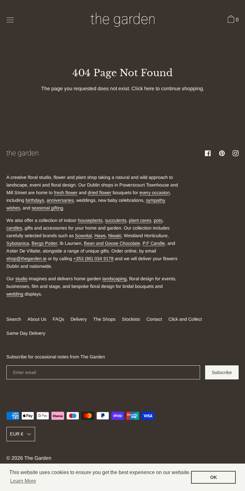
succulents (115, 220)
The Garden (37, 458)
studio (21, 278)
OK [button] (213, 477)
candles (14, 228)
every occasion (154, 192)
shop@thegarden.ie (26, 258)
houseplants (90, 220)
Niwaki (114, 235)
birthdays (35, 200)
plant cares (140, 220)
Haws (100, 235)
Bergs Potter (44, 243)
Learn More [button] (23, 481)
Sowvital (83, 235)
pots (158, 220)
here (149, 88)
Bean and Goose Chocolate (112, 243)
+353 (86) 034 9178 (93, 258)
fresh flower (66, 192)
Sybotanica (17, 243)
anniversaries (60, 200)
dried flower (99, 192)
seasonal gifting (47, 207)
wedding (14, 294)
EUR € (16, 433)
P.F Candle (154, 243)
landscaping (114, 278)
